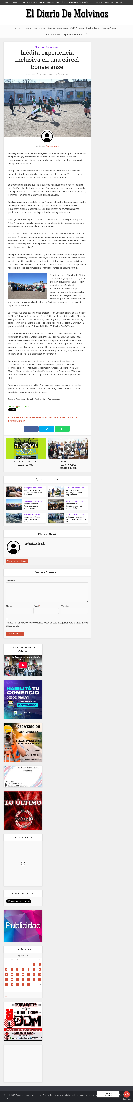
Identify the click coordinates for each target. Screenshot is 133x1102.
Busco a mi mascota (58, 27)
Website (65, 606)
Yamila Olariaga (17, 420)
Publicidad (91, 27)
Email (36, 606)
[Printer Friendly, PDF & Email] (19, 406)
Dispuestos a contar (72, 34)
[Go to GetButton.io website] (127, 1099)
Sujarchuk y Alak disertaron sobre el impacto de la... (74, 506)
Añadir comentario (44, 74)
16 (40, 974)
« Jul (5, 996)
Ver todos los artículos (16, 561)
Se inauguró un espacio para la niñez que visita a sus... (76, 519)
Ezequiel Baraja (17, 417)
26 (17, 984)
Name (10, 606)
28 (29, 984)
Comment (11, 580)
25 (12, 984)
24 (6, 984)
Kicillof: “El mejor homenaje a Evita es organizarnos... (74, 492)
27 (23, 984)
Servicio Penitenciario (68, 417)
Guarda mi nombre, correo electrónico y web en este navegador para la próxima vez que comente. (47, 624)
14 (29, 974)
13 (23, 974)
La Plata (31, 417)
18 (12, 979)
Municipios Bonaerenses (47, 47)
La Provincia (51, 34)
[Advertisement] (23, 1063)
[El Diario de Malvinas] (66, 13)
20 (23, 979)
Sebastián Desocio (47, 417)
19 (17, 979)
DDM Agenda (77, 27)
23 (40, 979)
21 (29, 979)
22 (34, 979)
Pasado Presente (110, 27)
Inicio (17, 27)
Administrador (64, 74)
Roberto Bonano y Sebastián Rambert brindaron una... (31, 506)
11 (12, 974)
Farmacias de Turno (35, 27)
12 (17, 974)
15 (34, 974)
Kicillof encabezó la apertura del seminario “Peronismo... (33, 492)
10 (6, 974)
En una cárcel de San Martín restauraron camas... (32, 519)
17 (6, 979)
